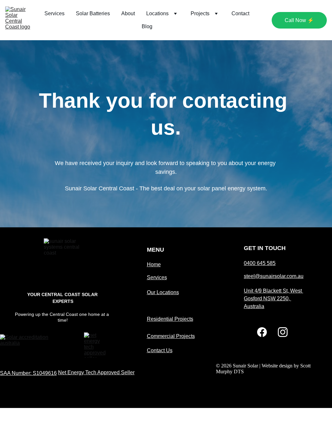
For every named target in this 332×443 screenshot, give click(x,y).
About (128, 13)
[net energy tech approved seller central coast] (96, 345)
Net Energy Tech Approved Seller (96, 372)
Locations (157, 13)
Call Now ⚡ (299, 20)
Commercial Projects (171, 336)
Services (54, 13)
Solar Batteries (93, 13)
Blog (147, 26)
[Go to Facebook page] (262, 332)
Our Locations (163, 292)
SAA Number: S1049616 (28, 373)
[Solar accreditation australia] (30, 343)
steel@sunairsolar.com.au (273, 276)
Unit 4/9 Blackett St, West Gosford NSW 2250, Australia (273, 298)
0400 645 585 (260, 263)
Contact (240, 13)
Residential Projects (170, 319)
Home (154, 264)
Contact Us (159, 350)
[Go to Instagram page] (283, 332)
